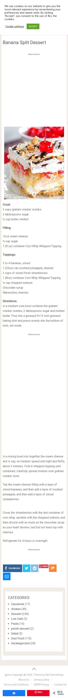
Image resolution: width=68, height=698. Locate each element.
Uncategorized (20, 643)
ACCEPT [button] (33, 26)
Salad (14, 633)
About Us (23, 679)
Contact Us (60, 684)
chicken (16, 609)
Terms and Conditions (16, 684)
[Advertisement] (34, 91)
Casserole (17, 604)
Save (45, 566)
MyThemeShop (54, 674)
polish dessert (20, 628)
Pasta (14, 623)
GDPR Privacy (41, 684)
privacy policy (41, 679)
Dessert (16, 614)
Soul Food (17, 638)
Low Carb (17, 619)
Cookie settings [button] (14, 26)
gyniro (8, 674)
